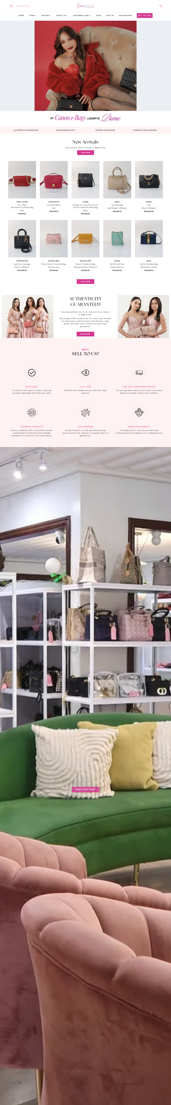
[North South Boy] (117, 238)
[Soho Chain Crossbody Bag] (54, 238)
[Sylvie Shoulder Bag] (149, 238)
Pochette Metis (54, 205)
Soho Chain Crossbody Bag (54, 264)
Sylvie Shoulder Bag (149, 264)
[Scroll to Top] (166, 1091)
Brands (45, 16)
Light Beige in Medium (117, 208)
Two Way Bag (117, 205)
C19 (148, 205)
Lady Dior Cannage (22, 264)
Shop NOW (85, 153)
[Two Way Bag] (117, 179)
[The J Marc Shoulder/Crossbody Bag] (22, 179)
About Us (61, 16)
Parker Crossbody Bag (85, 264)
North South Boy (117, 264)
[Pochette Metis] (54, 179)
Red (22, 211)
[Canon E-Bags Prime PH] (85, 6)
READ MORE (85, 334)
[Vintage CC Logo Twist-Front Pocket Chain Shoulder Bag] (85, 179)
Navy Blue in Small (149, 267)
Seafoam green (117, 267)
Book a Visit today (85, 789)
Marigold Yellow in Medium (85, 267)
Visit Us (110, 16)
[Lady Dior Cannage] (22, 238)
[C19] (149, 179)
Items (32, 16)
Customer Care (81, 16)
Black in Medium (149, 208)
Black (85, 211)
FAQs (98, 16)
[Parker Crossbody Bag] (85, 238)
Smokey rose (53, 267)
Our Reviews (125, 16)
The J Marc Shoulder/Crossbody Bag (22, 206)
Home (21, 16)
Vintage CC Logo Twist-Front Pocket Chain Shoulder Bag (85, 206)
